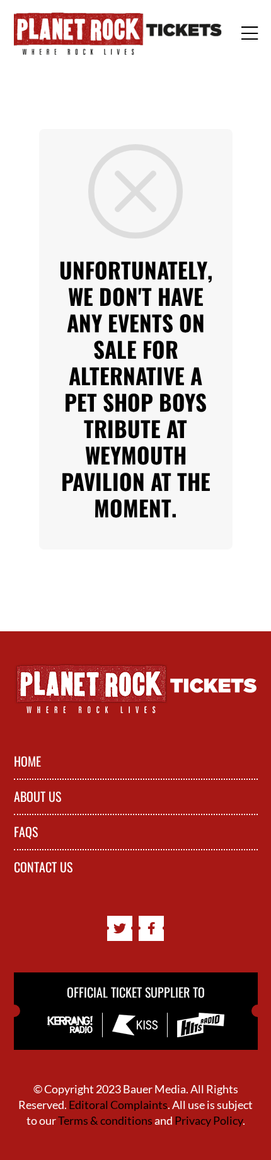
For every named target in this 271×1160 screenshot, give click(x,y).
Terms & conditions (105, 1120)
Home (27, 761)
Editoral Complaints (118, 1104)
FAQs (26, 832)
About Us (37, 797)
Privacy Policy (209, 1120)
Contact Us (43, 867)
